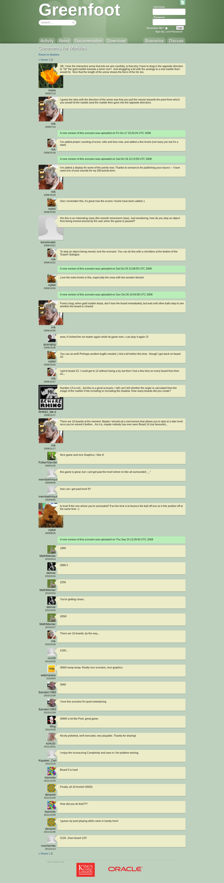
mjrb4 (52, 208)
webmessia (48, 675)
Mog (53, 726)
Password (159, 17)
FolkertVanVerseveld (47, 462)
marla (52, 90)
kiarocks (50, 777)
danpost (50, 794)
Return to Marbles (49, 54)
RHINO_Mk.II (47, 412)
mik (53, 123)
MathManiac (48, 555)
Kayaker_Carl (47, 760)
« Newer (43, 59)
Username (159, 7)
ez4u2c (51, 743)
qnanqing (49, 344)
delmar (51, 573)
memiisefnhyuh (47, 479)
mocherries (48, 845)
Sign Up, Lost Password (168, 31)
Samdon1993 (47, 692)
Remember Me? (155, 28)
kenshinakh (48, 242)
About (49, 861)
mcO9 (52, 658)
